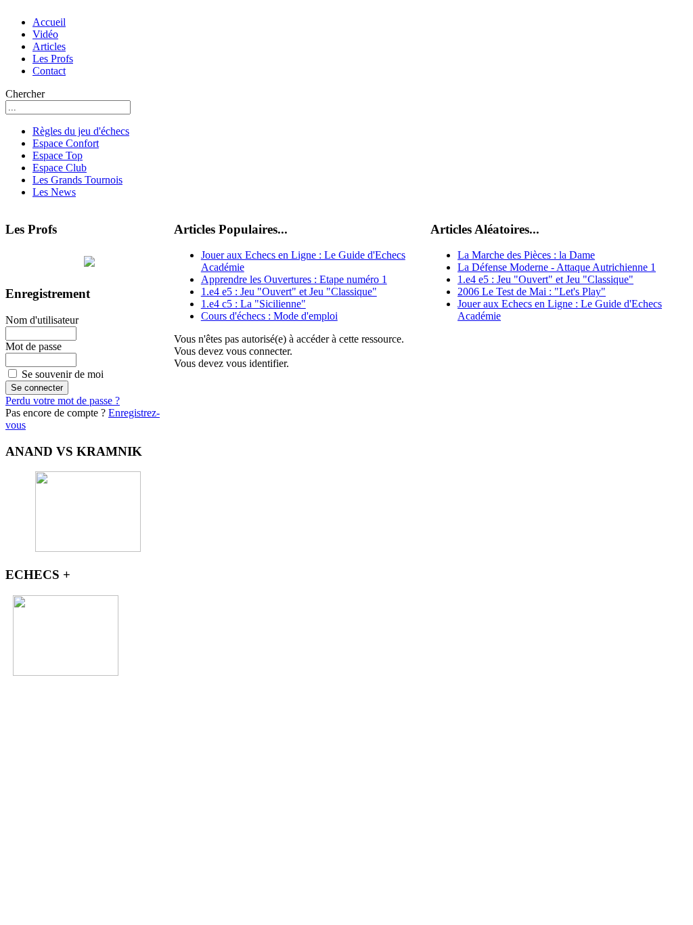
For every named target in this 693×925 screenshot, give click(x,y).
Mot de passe (33, 346)
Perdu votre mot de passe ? (62, 400)
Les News (54, 192)
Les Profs (52, 58)
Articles (49, 46)
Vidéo (45, 34)
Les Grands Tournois (77, 180)
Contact (49, 71)
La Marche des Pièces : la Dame (526, 255)
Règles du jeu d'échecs (80, 131)
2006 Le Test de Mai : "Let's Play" (531, 291)
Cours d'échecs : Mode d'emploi (269, 316)
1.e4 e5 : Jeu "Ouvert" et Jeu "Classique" (289, 291)
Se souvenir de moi (63, 374)
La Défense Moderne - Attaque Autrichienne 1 (556, 267)
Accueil (49, 22)
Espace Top (57, 155)
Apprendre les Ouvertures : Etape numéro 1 (294, 279)
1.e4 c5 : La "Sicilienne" (253, 303)
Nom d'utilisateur (42, 320)
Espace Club (59, 167)
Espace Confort (65, 143)
